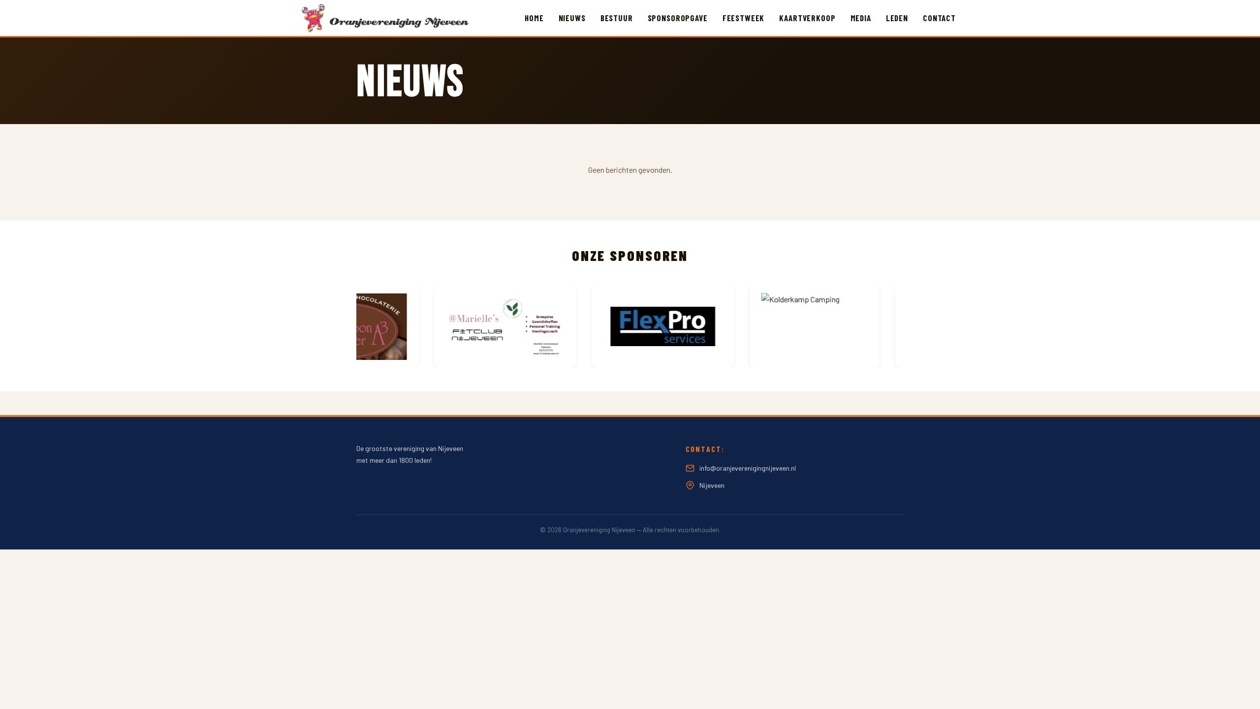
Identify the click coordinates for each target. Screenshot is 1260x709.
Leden (897, 18)
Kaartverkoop (807, 18)
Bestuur (616, 18)
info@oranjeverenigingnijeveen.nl (747, 468)
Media (860, 18)
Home (534, 18)
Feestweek (744, 18)
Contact (939, 18)
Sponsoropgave (678, 18)
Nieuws (572, 18)
